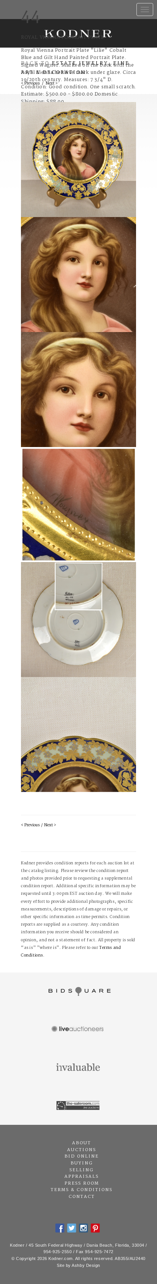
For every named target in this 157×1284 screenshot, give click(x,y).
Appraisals (81, 1176)
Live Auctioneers (78, 1030)
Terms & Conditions (81, 1190)
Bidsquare (78, 992)
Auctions (81, 1150)
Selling (81, 1170)
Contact (82, 1196)
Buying (81, 1163)
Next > (50, 825)
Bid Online (81, 1156)
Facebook (59, 1228)
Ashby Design (86, 1265)
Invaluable (78, 1068)
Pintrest (95, 1228)
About (81, 1143)
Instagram (83, 1228)
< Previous (30, 825)
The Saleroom (78, 1106)
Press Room (81, 1183)
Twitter (71, 1228)
